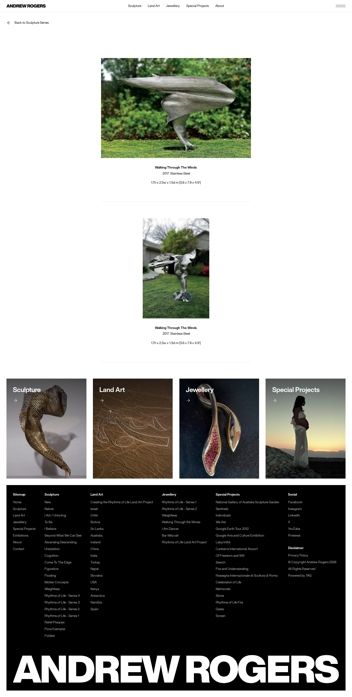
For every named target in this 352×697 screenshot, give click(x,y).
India (94, 555)
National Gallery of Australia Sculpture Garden (247, 502)
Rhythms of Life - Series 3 (62, 602)
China (95, 548)
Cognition (51, 555)
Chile (94, 515)
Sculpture (134, 5)
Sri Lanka (97, 528)
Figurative (51, 568)
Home (17, 502)
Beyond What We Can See (63, 535)
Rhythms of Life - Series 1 (62, 615)
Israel (94, 508)
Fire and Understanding (232, 568)
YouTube (294, 528)
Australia (96, 535)
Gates (220, 609)
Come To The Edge (58, 562)
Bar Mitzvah (170, 535)
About (219, 5)
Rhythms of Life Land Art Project (184, 542)
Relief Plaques (54, 622)
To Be (48, 522)
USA (94, 582)
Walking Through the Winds (181, 522)
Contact (18, 548)
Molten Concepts (56, 582)
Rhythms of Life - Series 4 (62, 595)
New (48, 502)
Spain (94, 609)
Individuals (223, 515)
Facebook (295, 502)
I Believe (50, 528)
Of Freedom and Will (230, 555)
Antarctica (98, 595)
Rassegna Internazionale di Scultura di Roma (247, 575)
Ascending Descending (61, 542)
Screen (220, 615)
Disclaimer (296, 547)
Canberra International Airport (237, 548)
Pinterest (294, 535)
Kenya (95, 588)
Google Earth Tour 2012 (232, 528)
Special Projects (197, 5)
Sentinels (222, 508)
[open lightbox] (176, 108)
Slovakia (96, 575)
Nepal (95, 568)
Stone (220, 595)
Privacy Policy (298, 555)
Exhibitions (20, 535)
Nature (49, 508)
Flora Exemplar (55, 629)
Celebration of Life (228, 582)
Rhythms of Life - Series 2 (62, 609)
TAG (309, 575)
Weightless (52, 588)
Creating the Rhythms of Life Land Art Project (122, 502)
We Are (221, 522)
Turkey (95, 562)
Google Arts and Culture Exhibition (240, 535)
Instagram (295, 508)
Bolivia (95, 522)
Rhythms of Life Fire (229, 602)
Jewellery (173, 5)
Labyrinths (223, 542)
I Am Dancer (170, 528)
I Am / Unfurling (55, 515)
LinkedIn (294, 515)
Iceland (96, 542)
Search (220, 562)
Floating (50, 575)
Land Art (154, 5)
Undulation (52, 548)
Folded (50, 635)
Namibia (96, 602)
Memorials (223, 588)
